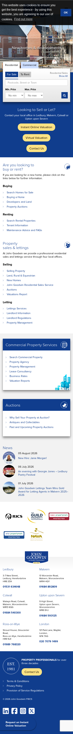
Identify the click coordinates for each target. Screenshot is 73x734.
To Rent (25, 74)
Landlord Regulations (19, 318)
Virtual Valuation (36, 138)
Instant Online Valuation (36, 127)
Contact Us (36, 148)
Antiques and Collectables (25, 422)
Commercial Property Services (31, 344)
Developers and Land (19, 201)
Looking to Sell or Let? (36, 109)
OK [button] (66, 12)
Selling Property (16, 271)
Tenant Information (17, 225)
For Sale (11, 74)
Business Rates (19, 376)
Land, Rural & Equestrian (21, 275)
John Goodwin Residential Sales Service (30, 285)
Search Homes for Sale (20, 192)
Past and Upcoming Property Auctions (32, 427)
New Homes (14, 280)
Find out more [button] (23, 19)
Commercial (29, 65)
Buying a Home (16, 197)
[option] (36, 43)
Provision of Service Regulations (25, 690)
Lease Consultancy (20, 371)
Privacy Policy (14, 685)
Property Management (19, 322)
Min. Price (10, 89)
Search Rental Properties (21, 220)
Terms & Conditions (18, 681)
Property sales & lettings (16, 245)
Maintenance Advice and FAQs (24, 230)
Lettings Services (17, 308)
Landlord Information (19, 313)
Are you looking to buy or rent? (18, 167)
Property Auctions (17, 206)
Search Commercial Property (26, 357)
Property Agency (19, 362)
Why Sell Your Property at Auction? (29, 417)
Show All (63, 76)
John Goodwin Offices (33, 563)
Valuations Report (17, 294)
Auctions (12, 289)
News (8, 447)
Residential (11, 65)
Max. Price (30, 89)
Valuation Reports (20, 380)
